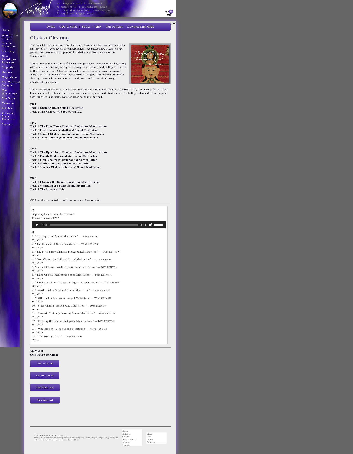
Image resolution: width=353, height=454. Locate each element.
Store (149, 433)
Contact (126, 445)
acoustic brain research (8, 116)
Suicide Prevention (9, 45)
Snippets (8, 67)
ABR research (129, 439)
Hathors (126, 433)
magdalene (9, 77)
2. (65, 244)
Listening (8, 51)
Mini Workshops (9, 92)
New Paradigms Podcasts (9, 59)
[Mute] (150, 225)
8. (71, 290)
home (6, 30)
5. (74, 267)
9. (71, 298)
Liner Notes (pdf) (45, 387)
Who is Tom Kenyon (10, 36)
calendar (8, 103)
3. (76, 251)
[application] (99, 224)
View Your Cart (45, 400)
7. (76, 282)
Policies (151, 442)
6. (72, 274)
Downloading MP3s (140, 26)
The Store (8, 98)
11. (74, 313)
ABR (98, 26)
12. (73, 321)
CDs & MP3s (68, 26)
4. (72, 259)
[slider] (159, 224)
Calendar (126, 436)
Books (86, 26)
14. (57, 336)
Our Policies (114, 26)
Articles (126, 442)
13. (69, 328)
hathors (7, 72)
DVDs (51, 26)
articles (7, 108)
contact (7, 124)
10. (69, 305)
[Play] (37, 225)
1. (65, 236)
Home (125, 430)
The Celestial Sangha (11, 84)
